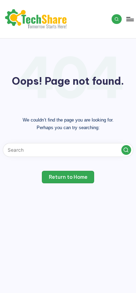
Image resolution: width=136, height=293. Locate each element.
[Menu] (129, 19)
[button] (126, 150)
